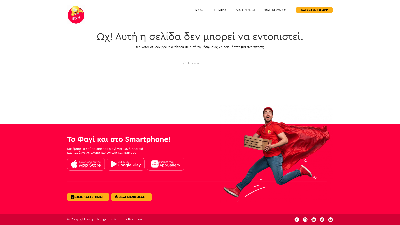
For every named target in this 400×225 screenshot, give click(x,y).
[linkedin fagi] (313, 219)
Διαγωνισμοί (245, 10)
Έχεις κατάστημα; (88, 197)
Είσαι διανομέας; (131, 197)
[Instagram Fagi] (305, 219)
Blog (199, 10)
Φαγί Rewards (275, 10)
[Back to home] (76, 15)
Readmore (135, 219)
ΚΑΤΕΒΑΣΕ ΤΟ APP (314, 10)
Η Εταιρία (219, 10)
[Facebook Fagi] (297, 219)
